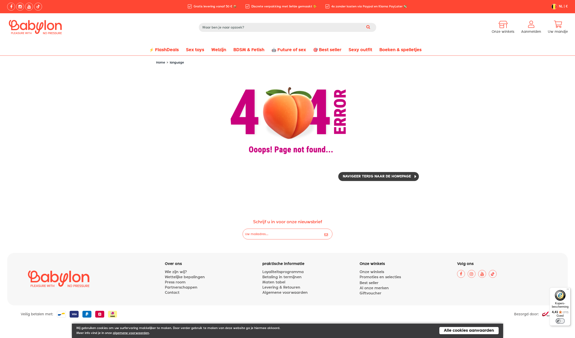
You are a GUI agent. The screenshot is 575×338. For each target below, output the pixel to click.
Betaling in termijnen (282, 277)
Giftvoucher (370, 293)
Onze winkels (372, 272)
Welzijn (218, 50)
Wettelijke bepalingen (185, 277)
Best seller (369, 283)
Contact (172, 293)
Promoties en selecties (380, 277)
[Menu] (568, 290)
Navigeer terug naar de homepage (377, 176)
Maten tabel (273, 282)
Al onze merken (374, 288)
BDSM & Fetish (248, 50)
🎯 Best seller (327, 50)
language (177, 62)
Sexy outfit (360, 50)
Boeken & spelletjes (400, 50)
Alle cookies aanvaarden (469, 331)
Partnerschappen (181, 287)
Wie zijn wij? (176, 272)
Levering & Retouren (281, 287)
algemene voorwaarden (131, 333)
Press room (175, 282)
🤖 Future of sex (289, 50)
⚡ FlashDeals (164, 50)
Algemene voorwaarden (285, 293)
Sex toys (195, 50)
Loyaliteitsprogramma (283, 272)
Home (160, 62)
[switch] (560, 321)
